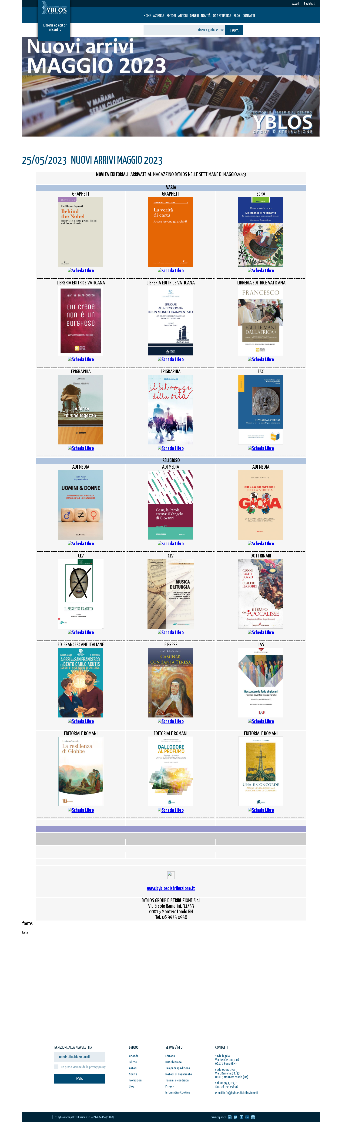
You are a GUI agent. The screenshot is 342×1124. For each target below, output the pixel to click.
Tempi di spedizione (177, 1068)
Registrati (309, 3)
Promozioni (135, 1080)
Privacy (169, 1086)
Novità (206, 16)
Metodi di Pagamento (178, 1074)
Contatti (248, 16)
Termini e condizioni (177, 1080)
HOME (147, 16)
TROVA (234, 31)
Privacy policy (218, 1117)
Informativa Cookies (177, 1092)
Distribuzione (173, 1062)
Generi (194, 16)
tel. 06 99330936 (226, 1083)
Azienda (158, 16)
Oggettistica (222, 16)
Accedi (295, 3)
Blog (237, 16)
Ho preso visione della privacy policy (83, 1067)
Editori (171, 16)
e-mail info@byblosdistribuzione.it (236, 1093)
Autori (183, 16)
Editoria (170, 1056)
